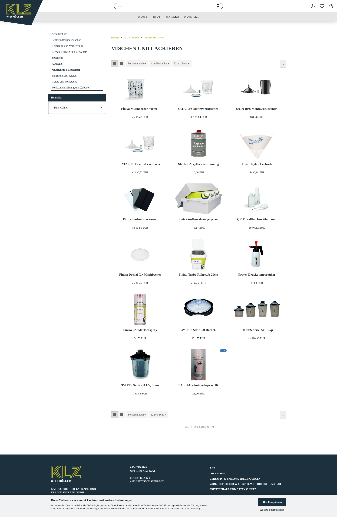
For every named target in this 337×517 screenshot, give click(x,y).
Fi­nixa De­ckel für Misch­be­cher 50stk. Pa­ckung (140, 274)
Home (142, 16)
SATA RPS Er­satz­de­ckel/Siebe (140, 164)
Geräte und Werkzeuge (64, 81)
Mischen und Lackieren (66, 69)
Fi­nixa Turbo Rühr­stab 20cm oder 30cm (198, 274)
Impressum (217, 473)
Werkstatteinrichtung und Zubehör (71, 87)
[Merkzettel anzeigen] (322, 6)
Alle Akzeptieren (272, 502)
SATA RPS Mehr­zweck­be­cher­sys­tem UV (257, 109)
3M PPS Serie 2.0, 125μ (257, 330)
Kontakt (191, 16)
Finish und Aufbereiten (64, 75)
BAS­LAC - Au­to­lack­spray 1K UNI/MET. (198, 385)
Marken (172, 16)
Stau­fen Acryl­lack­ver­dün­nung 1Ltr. (198, 164)
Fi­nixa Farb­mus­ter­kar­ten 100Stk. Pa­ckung (140, 219)
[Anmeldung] (313, 6)
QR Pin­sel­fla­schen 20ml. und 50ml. (256, 219)
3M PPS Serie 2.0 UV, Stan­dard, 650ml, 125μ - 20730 (140, 385)
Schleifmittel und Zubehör (66, 39)
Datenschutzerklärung (190, 508)
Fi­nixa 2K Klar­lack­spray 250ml (140, 330)
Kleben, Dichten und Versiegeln (69, 51)
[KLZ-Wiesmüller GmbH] (22, 14)
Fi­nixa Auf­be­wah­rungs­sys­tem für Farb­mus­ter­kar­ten (199, 219)
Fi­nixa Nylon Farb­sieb (257, 164)
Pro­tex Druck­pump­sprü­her (256, 274)
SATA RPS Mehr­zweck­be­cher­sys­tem (198, 109)
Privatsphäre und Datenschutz (233, 489)
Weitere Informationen (272, 509)
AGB (212, 468)
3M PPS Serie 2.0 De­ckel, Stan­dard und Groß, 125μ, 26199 (198, 330)
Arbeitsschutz (59, 33)
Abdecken (57, 63)
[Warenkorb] (330, 6)
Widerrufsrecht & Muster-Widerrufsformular (245, 484)
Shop (157, 16)
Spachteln (57, 57)
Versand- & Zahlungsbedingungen (235, 479)
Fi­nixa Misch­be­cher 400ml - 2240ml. (140, 109)
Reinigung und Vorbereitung (67, 45)
